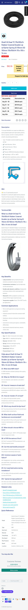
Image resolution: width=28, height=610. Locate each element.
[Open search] (19, 2)
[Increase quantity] (16, 82)
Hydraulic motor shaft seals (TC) (10, 504)
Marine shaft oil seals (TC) (9, 507)
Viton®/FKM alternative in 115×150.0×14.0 (12, 495)
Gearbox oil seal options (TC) (9, 502)
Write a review (14, 570)
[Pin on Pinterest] (20, 120)
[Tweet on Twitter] (23, 120)
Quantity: (3, 82)
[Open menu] (2, 2)
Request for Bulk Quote (18, 68)
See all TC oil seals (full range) (10, 490)
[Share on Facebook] (17, 120)
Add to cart (14, 88)
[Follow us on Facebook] (2, 588)
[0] (25, 2)
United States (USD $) (14, 580)
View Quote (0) (26, 11)
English (3, 580)
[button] (16, 2)
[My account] (22, 2)
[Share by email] (25, 120)
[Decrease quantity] (8, 82)
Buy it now (14, 93)
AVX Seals (4, 59)
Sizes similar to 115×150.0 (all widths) (11, 492)
